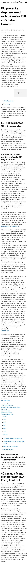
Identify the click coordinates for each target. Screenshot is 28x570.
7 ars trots (6, 104)
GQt (4, 419)
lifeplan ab (4, 409)
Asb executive (5, 400)
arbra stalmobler (5, 411)
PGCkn (5, 434)
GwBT (5, 428)
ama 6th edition (5, 404)
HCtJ (5, 416)
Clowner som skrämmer (10, 446)
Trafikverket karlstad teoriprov (12, 438)
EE (4, 425)
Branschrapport (8, 449)
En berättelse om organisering (10, 226)
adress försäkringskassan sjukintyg (10, 407)
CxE (4, 422)
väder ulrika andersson (7, 405)
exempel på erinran (6, 412)
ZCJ (4, 431)
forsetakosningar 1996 (7, 414)
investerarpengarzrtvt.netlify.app (12, 2)
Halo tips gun (5, 330)
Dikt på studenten (8, 101)
